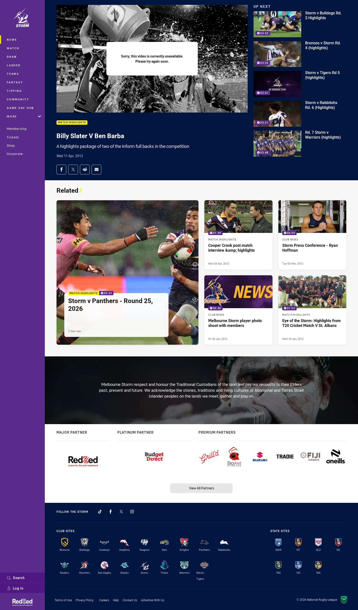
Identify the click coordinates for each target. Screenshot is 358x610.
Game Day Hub (20, 108)
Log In (18, 588)
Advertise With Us (152, 600)
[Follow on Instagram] (132, 511)
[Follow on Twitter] (121, 511)
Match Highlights (72, 122)
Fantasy (15, 82)
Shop (11, 145)
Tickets (13, 137)
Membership (17, 128)
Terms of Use (63, 600)
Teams (13, 74)
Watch (13, 48)
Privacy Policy (85, 600)
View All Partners (201, 488)
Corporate (15, 154)
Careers (104, 600)
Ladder (14, 65)
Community (18, 99)
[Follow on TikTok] (100, 511)
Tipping (14, 91)
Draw (12, 56)
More (12, 116)
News (12, 39)
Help (116, 600)
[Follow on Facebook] (111, 511)
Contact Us (130, 600)
